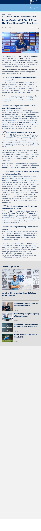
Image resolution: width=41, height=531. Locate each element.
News (3, 298)
